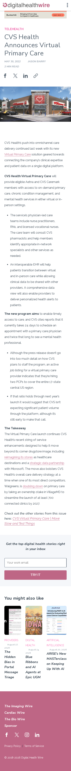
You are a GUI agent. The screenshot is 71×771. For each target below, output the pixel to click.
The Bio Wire (14, 719)
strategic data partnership (47, 463)
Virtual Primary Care (17, 154)
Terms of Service (34, 746)
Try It (35, 575)
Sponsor (10, 726)
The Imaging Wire (18, 706)
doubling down (33, 486)
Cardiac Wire (14, 713)
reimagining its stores (18, 457)
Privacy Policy (12, 746)
